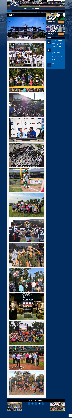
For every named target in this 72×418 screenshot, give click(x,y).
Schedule (25, 11)
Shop (58, 11)
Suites (13, 11)
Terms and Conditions (33, 415)
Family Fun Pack (55, 60)
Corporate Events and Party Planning (36, 400)
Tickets (9, 11)
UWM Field (48, 11)
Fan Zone (43, 11)
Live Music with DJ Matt (56, 46)
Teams (29, 11)
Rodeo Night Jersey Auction (57, 67)
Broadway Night (55, 50)
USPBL (32, 11)
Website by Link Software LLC (43, 415)
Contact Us (53, 11)
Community (37, 11)
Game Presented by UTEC (57, 49)
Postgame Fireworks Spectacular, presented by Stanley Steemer (57, 54)
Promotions (49, 38)
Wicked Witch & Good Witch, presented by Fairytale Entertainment (57, 58)
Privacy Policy (26, 415)
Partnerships (19, 11)
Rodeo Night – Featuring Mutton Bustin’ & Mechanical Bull (57, 65)
